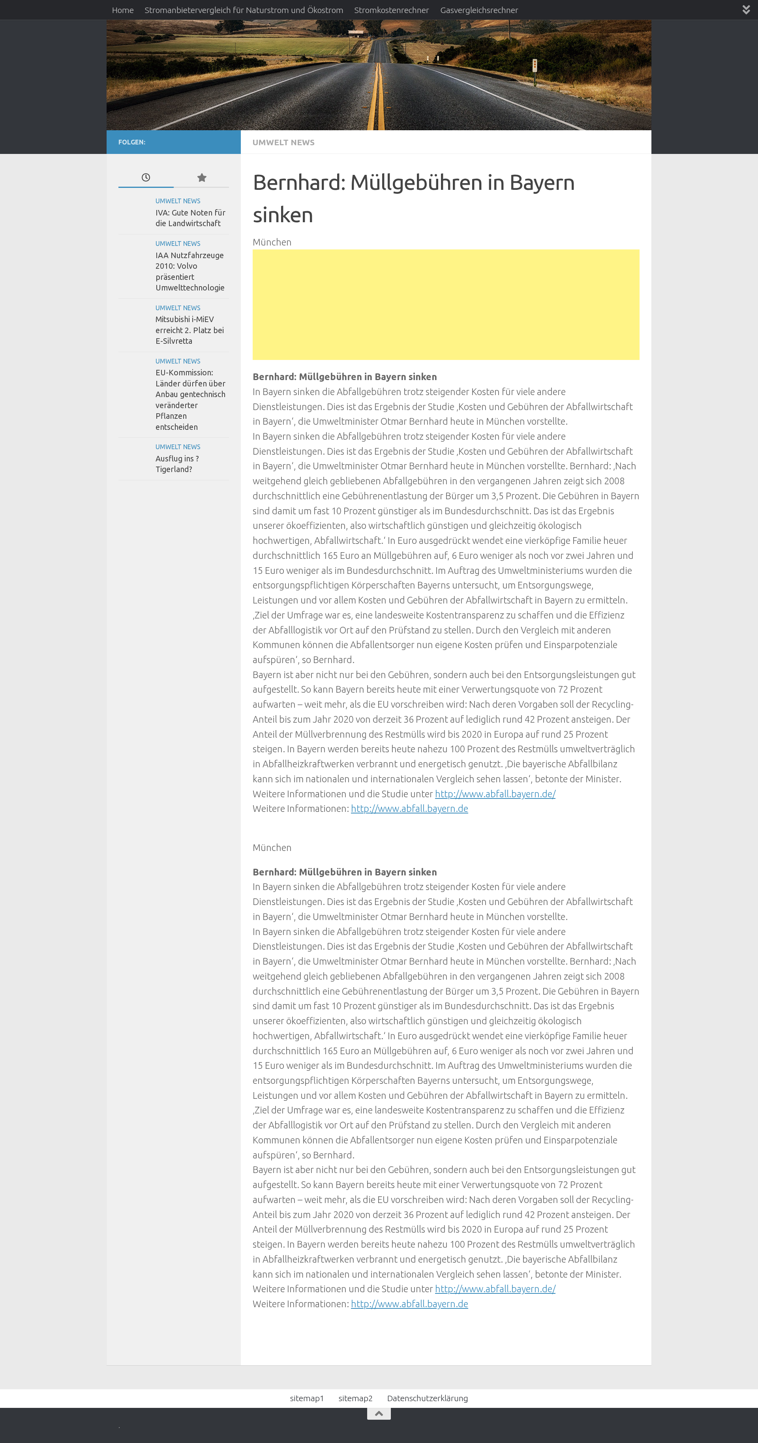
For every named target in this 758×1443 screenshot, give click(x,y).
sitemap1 (307, 1398)
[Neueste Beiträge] (146, 178)
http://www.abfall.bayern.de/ (495, 794)
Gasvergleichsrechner (479, 10)
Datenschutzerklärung (427, 1398)
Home (123, 10)
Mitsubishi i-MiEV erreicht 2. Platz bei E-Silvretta (190, 330)
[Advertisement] (446, 304)
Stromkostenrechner (392, 10)
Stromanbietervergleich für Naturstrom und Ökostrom (244, 10)
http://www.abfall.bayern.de (409, 808)
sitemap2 (356, 1398)
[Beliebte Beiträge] (201, 178)
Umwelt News (284, 142)
